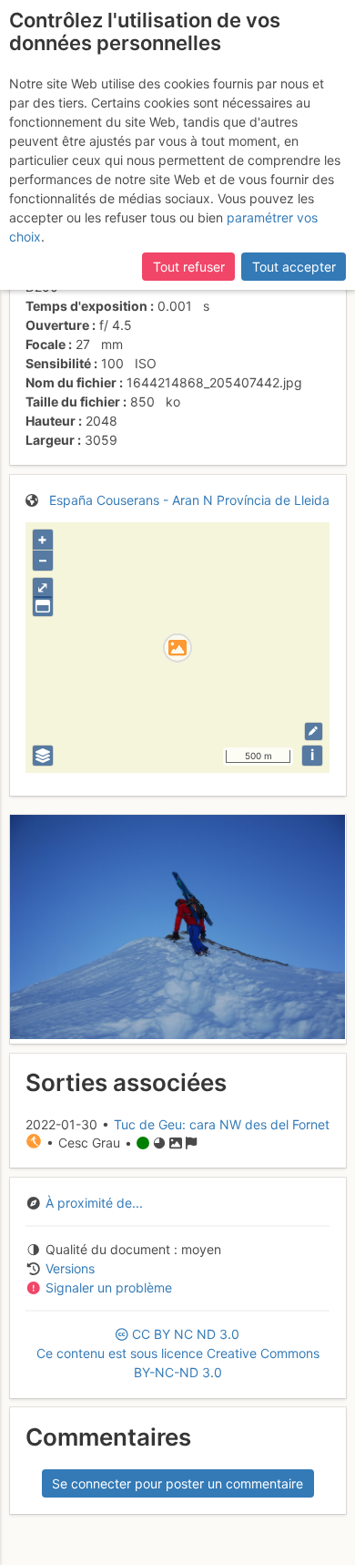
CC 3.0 (178, 1353)
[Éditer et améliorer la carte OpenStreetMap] (313, 731)
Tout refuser (189, 266)
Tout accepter (294, 266)
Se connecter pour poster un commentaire (177, 1483)
